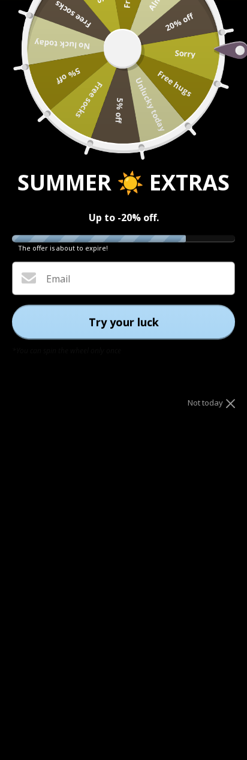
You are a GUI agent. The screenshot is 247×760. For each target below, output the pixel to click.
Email (58, 279)
